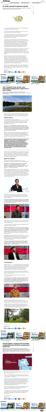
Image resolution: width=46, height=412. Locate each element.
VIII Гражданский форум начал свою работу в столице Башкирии (37, 2)
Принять (42, 410)
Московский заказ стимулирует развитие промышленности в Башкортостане (25, 2)
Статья (2, 2)
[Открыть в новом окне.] (6, 72)
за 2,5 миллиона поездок (23, 119)
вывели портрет (12, 264)
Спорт (3, 4)
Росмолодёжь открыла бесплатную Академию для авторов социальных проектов (14, 2)
